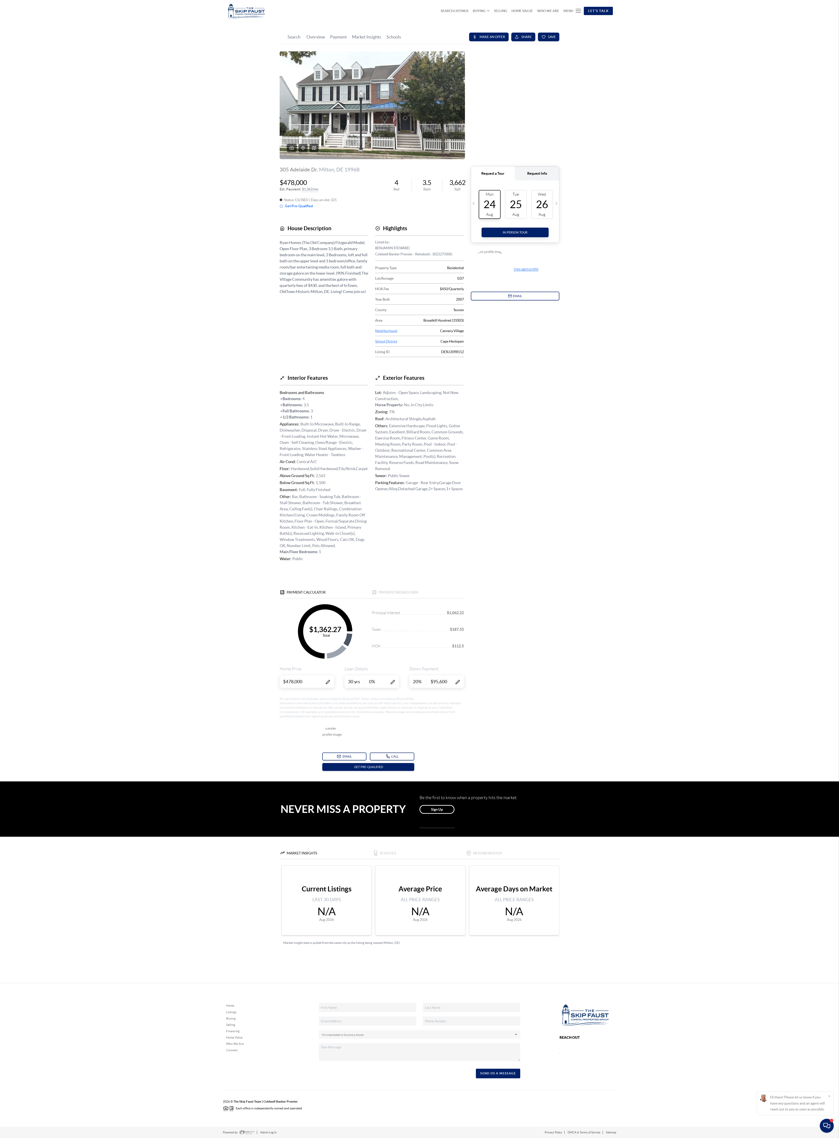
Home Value (234, 1037)
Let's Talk (598, 11)
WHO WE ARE (548, 11)
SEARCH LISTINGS (454, 11)
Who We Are (235, 1044)
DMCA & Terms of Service (584, 1132)
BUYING (479, 11)
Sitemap (611, 1132)
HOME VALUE (522, 11)
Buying (231, 1018)
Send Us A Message (498, 1073)
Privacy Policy (553, 1132)
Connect (232, 1050)
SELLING (500, 11)
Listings (231, 1012)
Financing (232, 1031)
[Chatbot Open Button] (827, 1126)
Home (230, 1005)
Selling (230, 1024)
